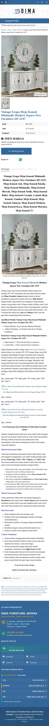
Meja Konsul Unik (24, 595)
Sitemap (24, 721)
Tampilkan (15, 578)
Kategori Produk (12, 21)
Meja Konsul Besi (10, 589)
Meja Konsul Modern (28, 593)
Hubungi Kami (17, 151)
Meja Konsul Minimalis (28, 282)
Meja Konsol (30, 133)
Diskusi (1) (32, 169)
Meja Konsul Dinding (37, 589)
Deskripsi (5, 169)
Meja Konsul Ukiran (12, 595)
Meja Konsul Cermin (23, 589)
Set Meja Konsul (36, 595)
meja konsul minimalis (37, 349)
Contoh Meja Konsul (11, 587)
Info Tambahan (18, 169)
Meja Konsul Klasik (30, 590)
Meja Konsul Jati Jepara (16, 590)
